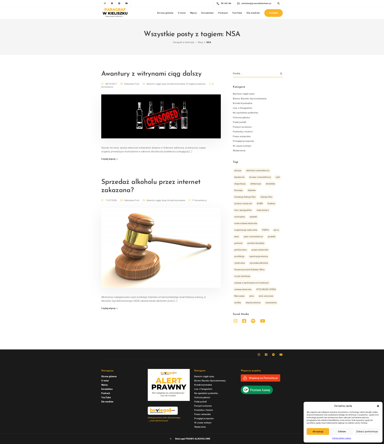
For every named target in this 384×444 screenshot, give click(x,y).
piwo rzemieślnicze (253, 236)
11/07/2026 (111, 200)
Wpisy (193, 13)
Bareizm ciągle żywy (156, 84)
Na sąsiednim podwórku (245, 112)
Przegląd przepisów (196, 84)
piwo (236, 236)
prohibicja (239, 256)
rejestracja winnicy (258, 256)
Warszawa (239, 296)
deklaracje (255, 184)
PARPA (265, 230)
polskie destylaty (255, 243)
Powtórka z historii (243, 131)
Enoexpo (238, 190)
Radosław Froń (131, 84)
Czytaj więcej (108, 159)
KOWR (260, 203)
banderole (239, 177)
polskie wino (240, 250)
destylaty (270, 184)
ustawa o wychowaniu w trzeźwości (251, 283)
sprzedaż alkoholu (259, 263)
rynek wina (239, 263)
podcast (238, 243)
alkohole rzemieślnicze (257, 170)
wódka (237, 302)
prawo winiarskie (260, 250)
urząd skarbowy (242, 276)
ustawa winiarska (242, 289)
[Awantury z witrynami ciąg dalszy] (161, 120)
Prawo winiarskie (242, 136)
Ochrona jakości (241, 117)
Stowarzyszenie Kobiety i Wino (249, 269)
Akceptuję (318, 431)
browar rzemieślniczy (260, 177)
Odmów (342, 431)
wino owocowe (266, 296)
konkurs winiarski (243, 203)
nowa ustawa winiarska (245, 223)
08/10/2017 (111, 84)
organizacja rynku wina (245, 230)
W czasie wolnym (242, 146)
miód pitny (239, 217)
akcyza (237, 170)
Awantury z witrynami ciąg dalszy (151, 74)
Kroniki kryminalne (176, 84)
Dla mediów (253, 13)
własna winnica (253, 302)
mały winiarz (262, 210)
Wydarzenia (239, 150)
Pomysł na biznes (242, 127)
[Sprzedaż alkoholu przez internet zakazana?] (161, 251)
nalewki (253, 217)
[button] (378, 406)
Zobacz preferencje (367, 431)
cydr (278, 177)
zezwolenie (271, 302)
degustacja (240, 184)
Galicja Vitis (266, 197)
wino (251, 296)
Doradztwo (207, 13)
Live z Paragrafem (242, 108)
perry (276, 230)
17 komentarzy (199, 200)
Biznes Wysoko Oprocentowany (250, 98)
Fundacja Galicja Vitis (245, 197)
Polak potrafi (239, 122)
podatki (271, 236)
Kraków (271, 203)
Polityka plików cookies (341, 438)
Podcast (223, 13)
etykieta (252, 190)
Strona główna (165, 13)
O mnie (182, 13)
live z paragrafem (243, 210)
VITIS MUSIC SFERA (266, 289)
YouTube (237, 13)
